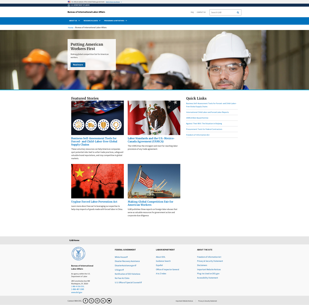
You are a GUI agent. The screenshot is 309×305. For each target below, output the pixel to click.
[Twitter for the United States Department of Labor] (91, 300)
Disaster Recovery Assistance (127, 261)
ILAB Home (74, 240)
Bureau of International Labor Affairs (86, 11)
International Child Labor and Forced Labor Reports (207, 112)
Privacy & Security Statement (210, 261)
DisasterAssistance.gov (124, 265)
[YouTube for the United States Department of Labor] (109, 300)
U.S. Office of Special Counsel (127, 282)
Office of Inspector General (167, 269)
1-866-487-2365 (77, 289)
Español (159, 265)
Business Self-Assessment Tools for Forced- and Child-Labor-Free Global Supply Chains (211, 105)
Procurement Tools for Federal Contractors (204, 129)
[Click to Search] (238, 12)
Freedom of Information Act (198, 135)
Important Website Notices (209, 269)
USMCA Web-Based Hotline (197, 118)
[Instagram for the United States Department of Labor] (97, 300)
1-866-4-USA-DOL (77, 286)
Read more (78, 64)
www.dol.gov (76, 292)
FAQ (192, 12)
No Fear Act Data (122, 278)
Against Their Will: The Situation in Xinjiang (204, 123)
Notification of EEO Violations (127, 274)
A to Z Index (161, 273)
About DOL (160, 257)
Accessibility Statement (207, 277)
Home (70, 27)
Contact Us (201, 12)
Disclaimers (202, 265)
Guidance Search (163, 261)
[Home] (78, 253)
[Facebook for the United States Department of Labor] (85, 300)
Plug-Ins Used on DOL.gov (208, 273)
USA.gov (118, 270)
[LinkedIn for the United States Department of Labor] (103, 300)
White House (120, 257)
